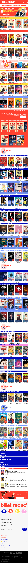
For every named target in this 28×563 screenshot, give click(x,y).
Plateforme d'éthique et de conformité (9, 557)
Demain (10, 5)
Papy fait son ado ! (8, 477)
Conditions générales (5, 555)
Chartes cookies (16, 556)
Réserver (4, 131)
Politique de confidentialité (15, 555)
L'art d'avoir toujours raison (10, 484)
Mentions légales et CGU (7, 556)
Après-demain (16, 5)
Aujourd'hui (5, 5)
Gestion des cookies (6, 559)
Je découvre (23, 117)
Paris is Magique (8, 471)
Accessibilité (20, 557)
